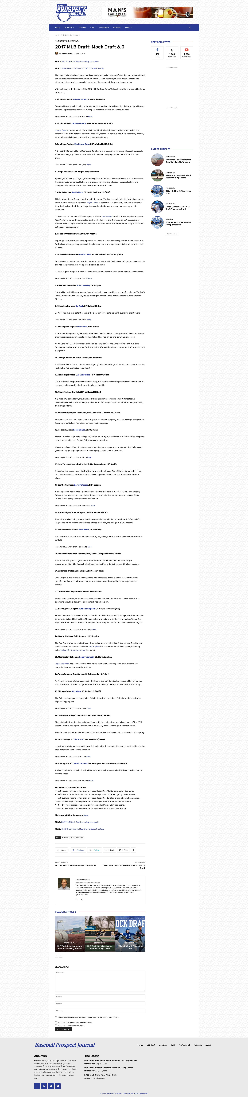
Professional (69, 943)
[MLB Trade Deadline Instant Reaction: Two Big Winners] (70, 934)
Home (57, 35)
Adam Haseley (83, 285)
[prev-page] (56, 956)
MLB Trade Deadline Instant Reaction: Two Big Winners (69, 947)
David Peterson (81, 485)
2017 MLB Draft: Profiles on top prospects (80, 61)
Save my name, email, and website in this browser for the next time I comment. (88, 1017)
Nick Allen (76, 691)
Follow (172, 48)
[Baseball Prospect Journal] (75, 13)
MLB (72, 838)
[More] (133, 850)
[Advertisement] (172, 85)
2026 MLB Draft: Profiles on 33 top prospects (178, 223)
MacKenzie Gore (81, 144)
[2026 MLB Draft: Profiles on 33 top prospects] (157, 222)
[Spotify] (51, 1086)
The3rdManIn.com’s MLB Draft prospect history (82, 68)
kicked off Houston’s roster (73, 650)
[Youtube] (58, 1086)
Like (157, 48)
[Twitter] (81, 899)
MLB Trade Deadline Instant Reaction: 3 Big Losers (100, 947)
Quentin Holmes (80, 763)
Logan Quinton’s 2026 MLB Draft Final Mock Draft (178, 208)
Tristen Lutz (78, 739)
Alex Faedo (82, 326)
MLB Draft (64, 35)
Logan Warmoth (86, 657)
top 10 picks (94, 646)
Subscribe (187, 48)
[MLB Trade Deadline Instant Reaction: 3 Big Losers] (100, 934)
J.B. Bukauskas (83, 375)
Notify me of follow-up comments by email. (75, 1022)
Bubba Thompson (87, 609)
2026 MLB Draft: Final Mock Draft (130, 947)
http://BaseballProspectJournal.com (88, 882)
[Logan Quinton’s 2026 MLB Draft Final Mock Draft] (157, 206)
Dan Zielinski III (67, 53)
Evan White (84, 529)
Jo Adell (79, 306)
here (90, 116)
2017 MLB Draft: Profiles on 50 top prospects (75, 865)
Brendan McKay (80, 99)
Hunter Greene (79, 123)
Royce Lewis (92, 202)
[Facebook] (77, 899)
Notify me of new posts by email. (71, 1025)
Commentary (75, 35)
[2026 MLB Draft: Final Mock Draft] (130, 934)
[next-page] (60, 956)
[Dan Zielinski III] (57, 53)
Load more (171, 234)
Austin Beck (77, 192)
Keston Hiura (79, 430)
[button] (190, 28)
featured (65, 838)
